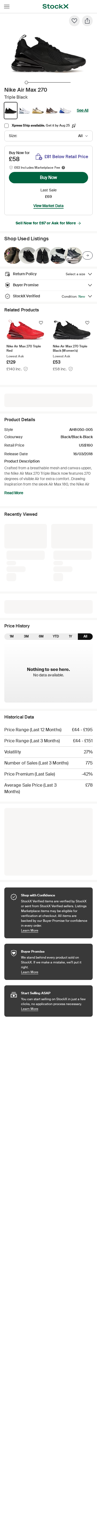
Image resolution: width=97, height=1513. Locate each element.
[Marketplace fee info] (63, 167)
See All (82, 110)
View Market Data (48, 205)
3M (26, 636)
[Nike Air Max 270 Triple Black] (13, 255)
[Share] (87, 20)
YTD (56, 636)
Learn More (54, 930)
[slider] (26, 82)
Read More (13, 492)
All (85, 636)
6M (41, 636)
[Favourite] (74, 20)
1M (12, 636)
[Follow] (41, 322)
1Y (70, 636)
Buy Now (48, 177)
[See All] (87, 255)
